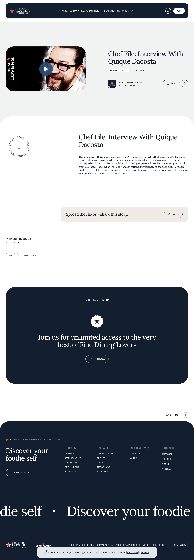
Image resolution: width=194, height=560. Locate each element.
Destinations (72, 467)
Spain (10, 255)
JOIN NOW (132, 552)
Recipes (101, 458)
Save (173, 83)
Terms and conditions (82, 545)
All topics (102, 471)
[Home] (19, 9)
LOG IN (145, 552)
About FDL (134, 454)
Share (175, 214)
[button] (168, 11)
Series (100, 463)
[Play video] (46, 69)
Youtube (166, 464)
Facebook (167, 459)
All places (70, 471)
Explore (15, 439)
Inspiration (123, 11)
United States (181, 545)
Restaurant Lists (90, 11)
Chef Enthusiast (27, 255)
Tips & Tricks (103, 467)
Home (64, 11)
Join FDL (133, 458)
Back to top (172, 415)
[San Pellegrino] (43, 546)
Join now (19, 472)
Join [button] (179, 11)
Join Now (99, 359)
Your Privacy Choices (128, 545)
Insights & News (105, 454)
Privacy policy (105, 545)
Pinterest (167, 469)
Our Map (74, 11)
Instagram (167, 454)
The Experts (108, 11)
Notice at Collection (153, 545)
